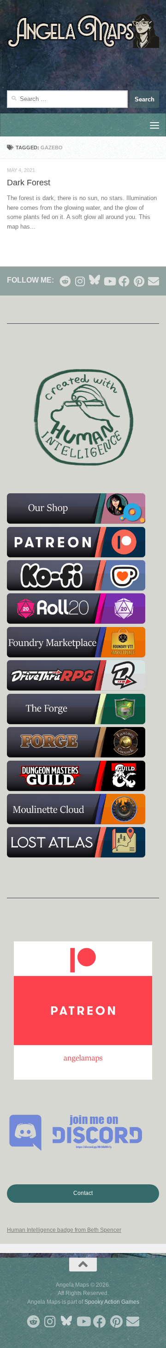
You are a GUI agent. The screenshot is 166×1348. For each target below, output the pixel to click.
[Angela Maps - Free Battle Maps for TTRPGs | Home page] (83, 31)
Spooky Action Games (111, 1302)
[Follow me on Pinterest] (138, 281)
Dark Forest (28, 182)
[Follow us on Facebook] (124, 281)
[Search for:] (67, 99)
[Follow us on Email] (153, 281)
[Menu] (154, 124)
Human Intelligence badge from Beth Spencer (64, 1230)
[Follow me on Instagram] (79, 281)
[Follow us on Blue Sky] (94, 280)
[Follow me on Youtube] (109, 281)
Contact (83, 1193)
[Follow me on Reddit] (65, 281)
